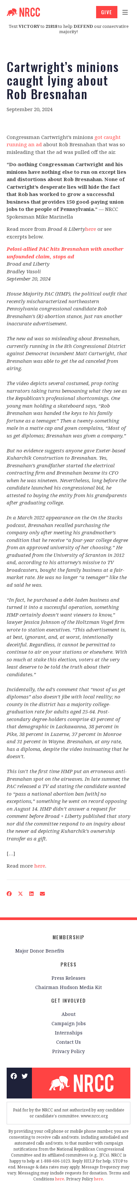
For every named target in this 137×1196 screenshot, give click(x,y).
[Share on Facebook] (9, 893)
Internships (68, 1033)
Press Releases (68, 978)
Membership (69, 937)
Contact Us (68, 1042)
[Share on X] (21, 893)
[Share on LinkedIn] (31, 893)
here (90, 229)
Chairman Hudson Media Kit (68, 987)
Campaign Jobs (69, 1023)
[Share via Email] (43, 893)
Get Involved (68, 1000)
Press (69, 964)
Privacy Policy (68, 1051)
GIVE (106, 12)
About (68, 1014)
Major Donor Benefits (39, 951)
